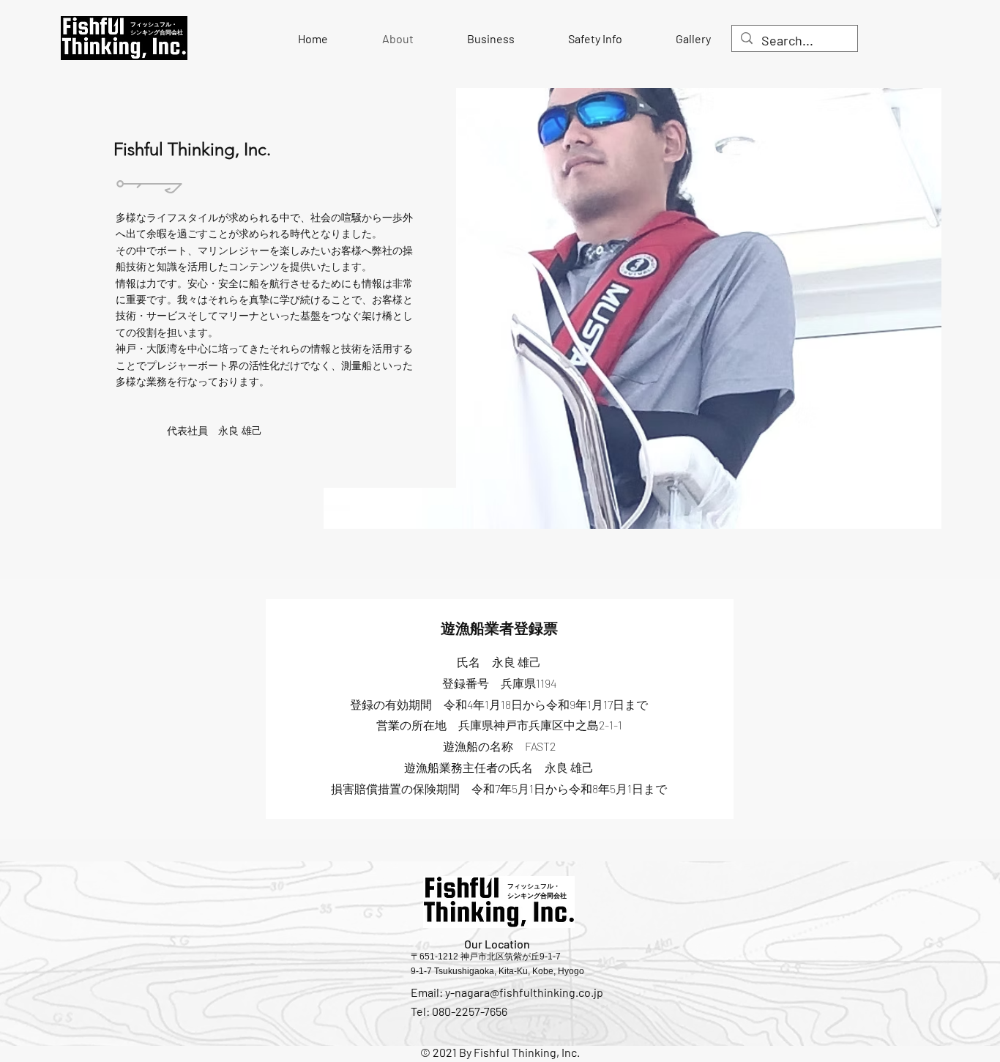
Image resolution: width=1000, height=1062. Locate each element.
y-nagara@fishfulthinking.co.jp (524, 992)
